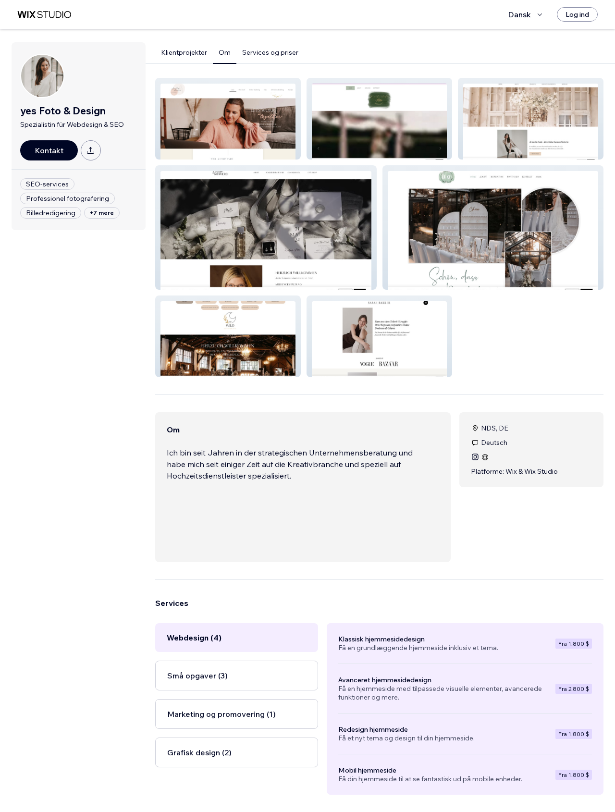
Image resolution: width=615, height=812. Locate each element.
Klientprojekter (184, 52)
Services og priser (270, 52)
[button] (228, 119)
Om (225, 52)
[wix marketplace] (44, 14)
